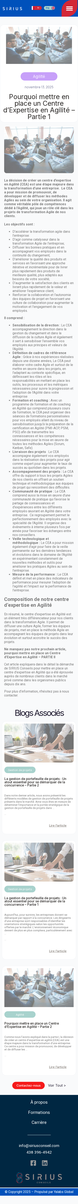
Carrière (39, 1122)
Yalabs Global (63, 1192)
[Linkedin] (45, 1163)
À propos (39, 1102)
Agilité (39, 76)
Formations (39, 1112)
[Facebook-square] (33, 1163)
